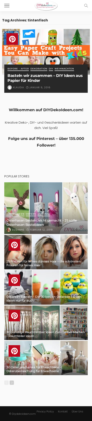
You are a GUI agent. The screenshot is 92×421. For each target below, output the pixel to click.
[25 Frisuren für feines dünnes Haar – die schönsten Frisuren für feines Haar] (46, 252)
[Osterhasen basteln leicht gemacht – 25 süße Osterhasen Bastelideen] (46, 208)
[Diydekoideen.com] (46, 5)
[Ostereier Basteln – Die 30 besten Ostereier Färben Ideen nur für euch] (46, 287)
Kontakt (63, 411)
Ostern (31, 214)
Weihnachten (64, 69)
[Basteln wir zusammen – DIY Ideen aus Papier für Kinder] (46, 52)
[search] (86, 5)
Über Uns (77, 411)
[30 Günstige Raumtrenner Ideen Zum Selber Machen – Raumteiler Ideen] (46, 323)
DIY (51, 69)
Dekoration (38, 69)
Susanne (18, 229)
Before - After (18, 69)
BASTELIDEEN (15, 214)
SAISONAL (44, 214)
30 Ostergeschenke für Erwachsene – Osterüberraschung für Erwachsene (33, 369)
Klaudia (18, 87)
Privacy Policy (45, 411)
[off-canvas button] (6, 5)
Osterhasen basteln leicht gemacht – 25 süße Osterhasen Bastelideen (41, 222)
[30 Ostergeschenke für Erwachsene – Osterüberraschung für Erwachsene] (46, 358)
